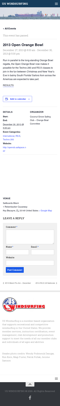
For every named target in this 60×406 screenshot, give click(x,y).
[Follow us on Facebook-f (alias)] (30, 398)
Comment (11, 227)
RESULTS (8, 85)
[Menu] (56, 3)
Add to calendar (18, 98)
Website (10, 257)
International (8, 135)
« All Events (9, 28)
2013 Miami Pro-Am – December (18, 283)
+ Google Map (45, 210)
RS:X (18, 135)
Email (34, 246)
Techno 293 (8, 139)
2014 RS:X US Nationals (45, 283)
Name (9, 246)
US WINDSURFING (15, 3)
